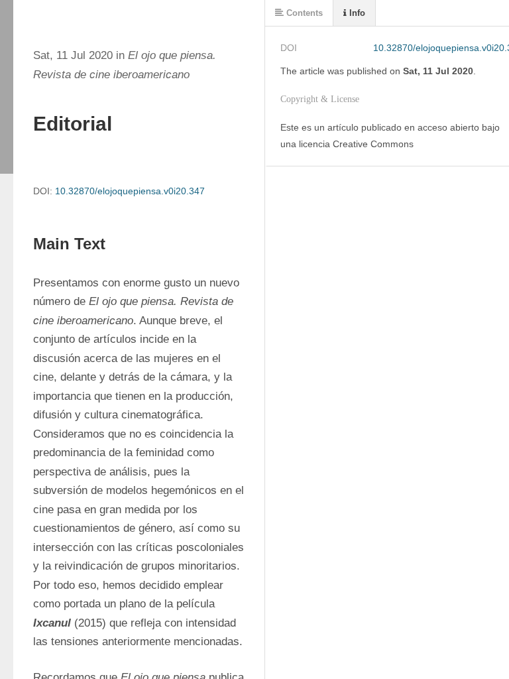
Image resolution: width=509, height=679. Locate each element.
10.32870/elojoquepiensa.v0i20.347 (130, 191)
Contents (303, 13)
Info (356, 13)
